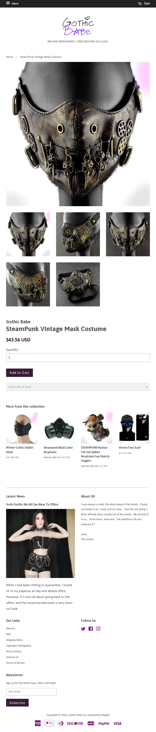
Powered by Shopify (98, 715)
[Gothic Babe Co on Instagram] (98, 629)
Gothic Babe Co (77, 715)
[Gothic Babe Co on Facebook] (90, 629)
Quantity (12, 350)
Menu (15, 3)
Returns (10, 628)
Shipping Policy (14, 640)
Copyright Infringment (18, 645)
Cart (146, 3)
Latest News (15, 496)
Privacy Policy (13, 651)
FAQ (8, 634)
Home (9, 57)
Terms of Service (15, 663)
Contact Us (12, 657)
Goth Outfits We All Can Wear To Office (32, 504)
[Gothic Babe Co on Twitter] (83, 629)
